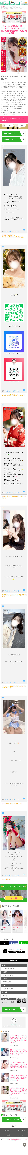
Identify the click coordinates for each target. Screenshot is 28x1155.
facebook (15, 943)
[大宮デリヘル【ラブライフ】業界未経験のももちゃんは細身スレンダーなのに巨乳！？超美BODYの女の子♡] (5, 1081)
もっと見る (14, 898)
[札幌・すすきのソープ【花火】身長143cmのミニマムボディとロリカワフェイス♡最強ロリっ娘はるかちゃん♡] (5, 1055)
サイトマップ (21, 1135)
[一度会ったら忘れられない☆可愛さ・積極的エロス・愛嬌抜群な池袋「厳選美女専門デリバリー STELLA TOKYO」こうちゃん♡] (5, 1094)
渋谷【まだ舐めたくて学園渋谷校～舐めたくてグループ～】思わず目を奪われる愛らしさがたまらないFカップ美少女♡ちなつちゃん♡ (18, 1039)
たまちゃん (13, 1024)
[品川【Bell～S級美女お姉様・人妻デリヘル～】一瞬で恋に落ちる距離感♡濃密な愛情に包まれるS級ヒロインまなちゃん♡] (5, 1068)
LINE (24, 943)
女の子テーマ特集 (21, 1130)
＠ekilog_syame (21, 949)
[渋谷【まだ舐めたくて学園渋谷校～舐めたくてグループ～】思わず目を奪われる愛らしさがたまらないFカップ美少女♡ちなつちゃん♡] (5, 1041)
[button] (25, 921)
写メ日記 (7, 1130)
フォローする (21, 951)
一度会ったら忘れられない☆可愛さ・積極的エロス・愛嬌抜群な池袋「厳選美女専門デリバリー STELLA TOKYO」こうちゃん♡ (18, 1092)
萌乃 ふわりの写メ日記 (12, 231)
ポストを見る (12, 951)
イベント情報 (7, 1135)
